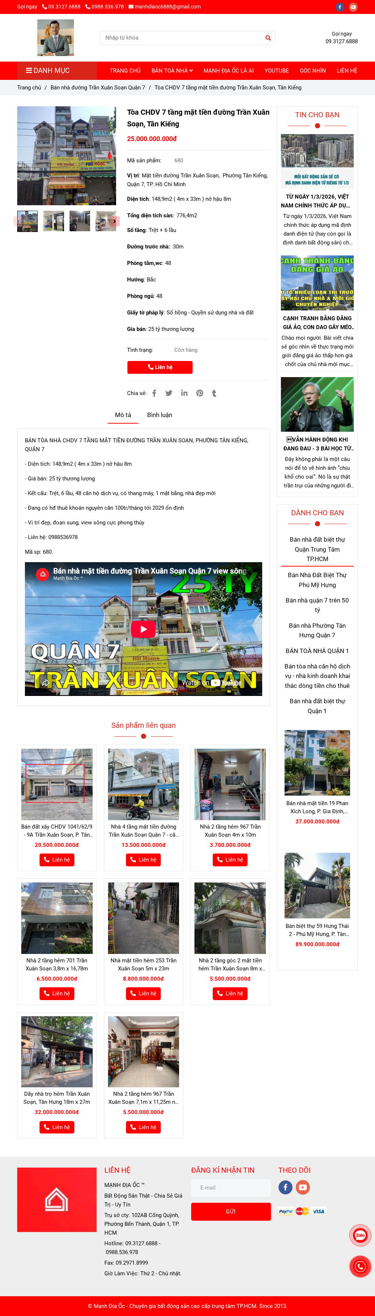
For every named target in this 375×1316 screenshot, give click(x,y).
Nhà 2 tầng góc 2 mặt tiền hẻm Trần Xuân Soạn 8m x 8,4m (230, 965)
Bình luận (159, 415)
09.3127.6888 (65, 7)
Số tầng (136, 230)
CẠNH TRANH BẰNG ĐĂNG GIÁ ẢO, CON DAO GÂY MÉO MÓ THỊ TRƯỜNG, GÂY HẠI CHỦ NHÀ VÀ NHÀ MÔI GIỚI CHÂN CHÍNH (317, 323)
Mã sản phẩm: (145, 160)
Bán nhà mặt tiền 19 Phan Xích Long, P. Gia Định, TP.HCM (317, 807)
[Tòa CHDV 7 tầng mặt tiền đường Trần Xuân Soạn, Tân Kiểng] (55, 37)
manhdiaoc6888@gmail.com (168, 7)
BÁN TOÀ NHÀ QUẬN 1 (317, 651)
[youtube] (355, 7)
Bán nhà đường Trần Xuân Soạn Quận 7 (98, 87)
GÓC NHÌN (313, 70)
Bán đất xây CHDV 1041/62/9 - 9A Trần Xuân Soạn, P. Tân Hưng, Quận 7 (56, 831)
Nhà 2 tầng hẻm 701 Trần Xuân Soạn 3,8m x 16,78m (57, 964)
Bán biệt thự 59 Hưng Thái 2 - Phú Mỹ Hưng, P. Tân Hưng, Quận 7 (317, 930)
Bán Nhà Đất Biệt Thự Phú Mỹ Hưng (317, 580)
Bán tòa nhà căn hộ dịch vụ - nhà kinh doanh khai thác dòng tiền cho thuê (317, 676)
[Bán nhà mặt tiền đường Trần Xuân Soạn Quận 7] (66, 155)
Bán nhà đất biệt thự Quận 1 (317, 706)
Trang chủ (29, 87)
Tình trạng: (141, 350)
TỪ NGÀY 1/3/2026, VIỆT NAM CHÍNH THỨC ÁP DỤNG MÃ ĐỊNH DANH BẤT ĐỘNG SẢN (317, 201)
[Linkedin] (184, 393)
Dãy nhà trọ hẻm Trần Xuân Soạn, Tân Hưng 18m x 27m (56, 1098)
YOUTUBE (277, 70)
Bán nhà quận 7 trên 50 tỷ (317, 605)
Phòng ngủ (140, 296)
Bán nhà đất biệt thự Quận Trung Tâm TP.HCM (317, 549)
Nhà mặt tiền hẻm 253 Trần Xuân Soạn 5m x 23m (144, 964)
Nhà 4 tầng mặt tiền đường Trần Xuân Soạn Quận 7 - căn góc (143, 831)
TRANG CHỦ (125, 70)
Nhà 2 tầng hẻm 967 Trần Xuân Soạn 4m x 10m (230, 830)
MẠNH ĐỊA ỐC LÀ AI (229, 70)
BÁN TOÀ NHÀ (170, 70)
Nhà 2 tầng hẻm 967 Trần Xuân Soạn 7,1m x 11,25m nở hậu (143, 1098)
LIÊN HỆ (347, 70)
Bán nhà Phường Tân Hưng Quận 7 (317, 630)
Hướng (135, 279)
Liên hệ (162, 367)
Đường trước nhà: (149, 246)
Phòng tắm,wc (144, 263)
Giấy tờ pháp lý (145, 312)
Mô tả (123, 415)
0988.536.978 (108, 7)
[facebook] (342, 7)
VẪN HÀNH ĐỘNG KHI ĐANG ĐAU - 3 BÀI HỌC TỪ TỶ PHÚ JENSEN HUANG (317, 444)
